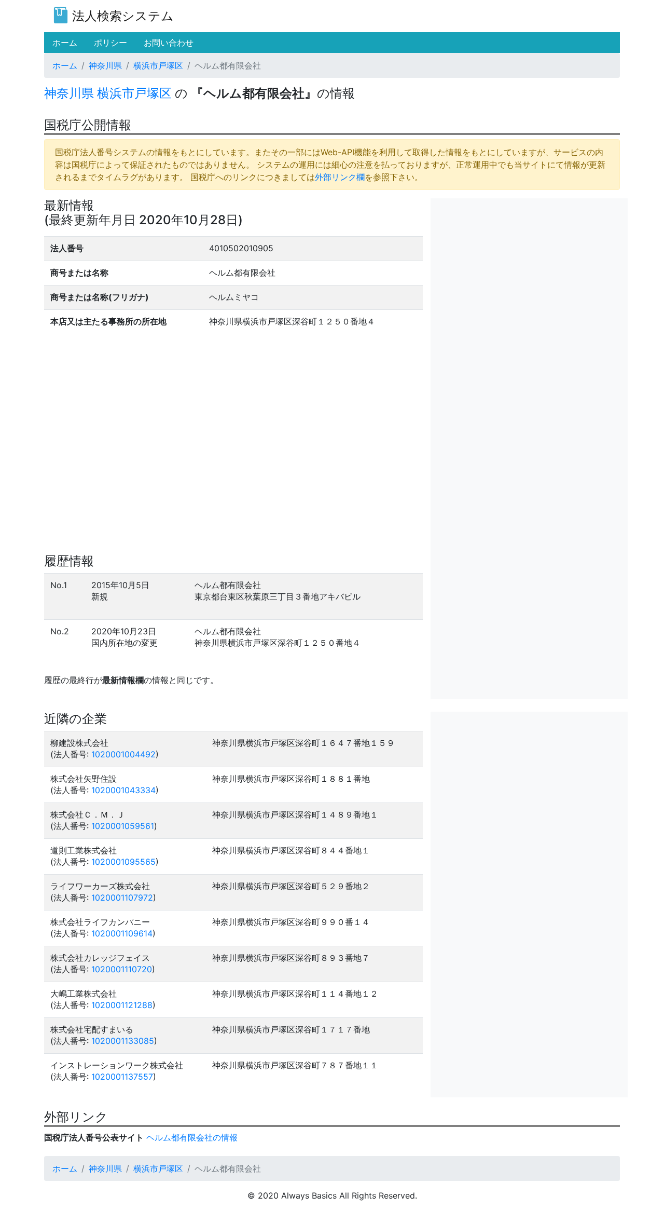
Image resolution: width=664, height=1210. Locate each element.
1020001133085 (122, 1041)
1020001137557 (122, 1076)
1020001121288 (122, 1005)
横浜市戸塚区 (158, 65)
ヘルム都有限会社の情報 (192, 1137)
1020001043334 (123, 790)
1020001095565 (123, 861)
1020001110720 (121, 969)
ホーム (64, 65)
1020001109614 (122, 933)
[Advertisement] (529, 271)
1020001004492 (123, 754)
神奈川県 (105, 65)
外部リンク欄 (340, 177)
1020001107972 (122, 897)
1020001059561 (122, 826)
